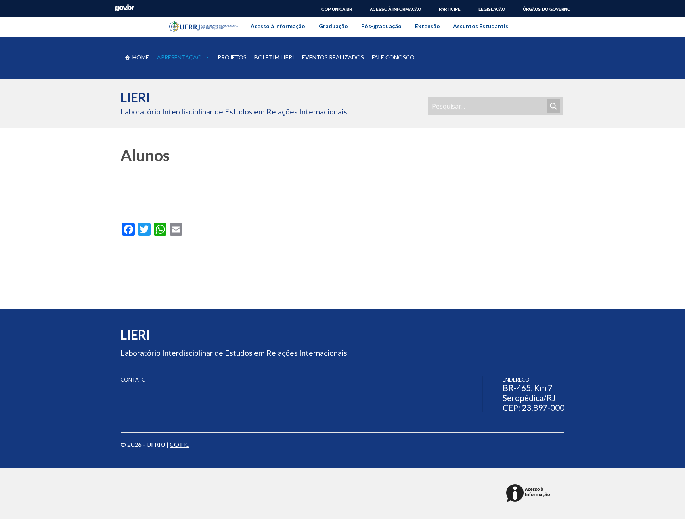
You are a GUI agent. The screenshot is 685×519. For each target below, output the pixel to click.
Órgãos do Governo (546, 9)
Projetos (232, 57)
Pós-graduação (381, 26)
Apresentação (179, 57)
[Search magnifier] (553, 106)
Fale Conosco (393, 57)
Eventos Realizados (333, 57)
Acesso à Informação (278, 26)
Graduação (333, 26)
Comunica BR (336, 9)
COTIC (179, 444)
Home (140, 57)
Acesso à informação (395, 9)
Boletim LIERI (274, 57)
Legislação (491, 9)
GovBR (124, 8)
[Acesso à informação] (529, 493)
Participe (450, 9)
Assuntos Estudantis (480, 26)
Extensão (427, 26)
